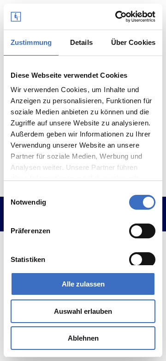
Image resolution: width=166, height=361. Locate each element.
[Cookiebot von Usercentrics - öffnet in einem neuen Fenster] (117, 17)
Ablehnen (83, 338)
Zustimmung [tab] (31, 42)
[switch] (142, 231)
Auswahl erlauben (83, 311)
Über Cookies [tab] (133, 42)
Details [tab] (81, 42)
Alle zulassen (83, 284)
